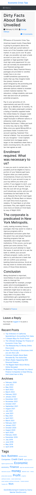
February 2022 (11, 394)
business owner (23, 456)
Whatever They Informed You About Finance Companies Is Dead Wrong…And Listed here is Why (19, 371)
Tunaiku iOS (5, 484)
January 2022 (11, 397)
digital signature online (7, 463)
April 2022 (10, 389)
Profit (17, 475)
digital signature (28, 459)
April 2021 (9, 418)
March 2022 (10, 392)
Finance (14, 309)
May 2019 (9, 444)
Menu (8, 8)
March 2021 (10, 420)
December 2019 (12, 437)
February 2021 (11, 423)
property (24, 476)
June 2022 (10, 385)
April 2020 (10, 432)
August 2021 (10, 409)
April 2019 (9, 447)
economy (5, 467)
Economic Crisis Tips (18, 3)
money (16, 471)
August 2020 (10, 430)
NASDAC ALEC (25, 471)
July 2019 (9, 440)
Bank (4, 456)
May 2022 (9, 387)
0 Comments (27, 34)
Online (32, 471)
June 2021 (9, 413)
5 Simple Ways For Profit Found (17, 338)
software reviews (6, 479)
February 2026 (11, 382)
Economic (21, 463)
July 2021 (9, 411)
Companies (6, 459)
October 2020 (11, 428)
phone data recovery (7, 476)
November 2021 (12, 401)
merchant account (6, 471)
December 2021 (12, 399)
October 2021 (11, 404)
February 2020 (11, 435)
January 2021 (11, 425)
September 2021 (12, 406)
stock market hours (16, 479)
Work (11, 484)
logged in (16, 322)
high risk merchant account (27, 467)
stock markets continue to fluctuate (10, 481)
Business (12, 455)
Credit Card (17, 459)
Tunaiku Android (24, 481)
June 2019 (9, 442)
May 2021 (9, 416)
